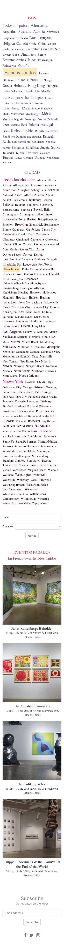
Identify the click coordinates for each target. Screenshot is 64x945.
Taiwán (20, 153)
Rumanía (48, 136)
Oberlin (41, 382)
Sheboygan (43, 451)
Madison (42, 332)
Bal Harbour (20, 200)
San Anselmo (25, 426)
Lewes (15, 326)
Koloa (36, 312)
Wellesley (23, 480)
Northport (38, 371)
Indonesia (16, 91)
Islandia (45, 91)
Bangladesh (9, 38)
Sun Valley (33, 460)
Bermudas (22, 38)
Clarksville (37, 239)
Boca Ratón (10, 219)
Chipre (52, 44)
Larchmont (22, 321)
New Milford (42, 361)
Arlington (23, 190)
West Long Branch (14, 485)
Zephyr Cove (39, 503)
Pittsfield (8, 406)
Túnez (18, 157)
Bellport (20, 204)
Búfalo (7, 229)
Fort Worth (45, 264)
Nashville (46, 356)
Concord (53, 244)
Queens (49, 411)
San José (8, 436)
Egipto (42, 54)
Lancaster (8, 321)
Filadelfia (9, 264)
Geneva (7, 274)
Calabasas (18, 229)
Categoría (8, 526)
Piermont (32, 401)
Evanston (27, 259)
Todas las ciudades (19, 179)
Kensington (10, 312)
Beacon (47, 200)
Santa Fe (8, 441)
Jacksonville (51, 302)
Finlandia (21, 79)
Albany (7, 185)
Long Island (39, 326)
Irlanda (28, 91)
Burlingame (51, 224)
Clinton (7, 244)
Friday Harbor (30, 269)
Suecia (44, 147)
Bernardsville (11, 209)
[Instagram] (38, 935)
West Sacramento (13, 489)
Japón (39, 97)
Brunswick (36, 224)
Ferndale (51, 259)
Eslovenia (9, 65)
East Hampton (11, 259)
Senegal (51, 142)
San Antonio (42, 425)
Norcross (51, 366)
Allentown (37, 185)
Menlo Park (49, 337)
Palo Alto (8, 396)
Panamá (15, 125)
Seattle (21, 451)
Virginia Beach (37, 470)
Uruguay (39, 157)
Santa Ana (50, 436)
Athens (28, 195)
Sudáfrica (32, 147)
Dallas (40, 249)
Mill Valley (9, 347)
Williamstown (38, 494)
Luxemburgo (11, 108)
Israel (19, 97)
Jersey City (9, 307)
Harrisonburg (11, 288)
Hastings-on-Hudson (32, 288)
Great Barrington (13, 279)
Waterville (9, 480)
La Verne (8, 317)
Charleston (42, 234)
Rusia (7, 141)
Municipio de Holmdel (16, 356)
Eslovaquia (45, 59)
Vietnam (7, 162)
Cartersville (10, 234)
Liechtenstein (22, 103)
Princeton (45, 406)
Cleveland (51, 239)
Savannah (33, 446)
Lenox (6, 326)
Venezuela (53, 157)
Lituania (38, 103)
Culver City (27, 249)
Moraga (35, 352)
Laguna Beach (23, 316)
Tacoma (46, 460)
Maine (53, 332)
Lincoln (26, 326)
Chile (33, 43)
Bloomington (45, 214)
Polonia (34, 124)
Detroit (38, 254)
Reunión (36, 136)
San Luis (20, 436)
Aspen (18, 195)
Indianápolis (10, 302)
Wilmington (28, 498)
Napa (35, 356)
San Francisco (41, 430)
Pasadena (34, 396)
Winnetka (43, 499)
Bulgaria (45, 38)
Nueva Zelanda (48, 119)
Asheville (53, 190)
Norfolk (7, 371)
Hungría (52, 85)
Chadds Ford (26, 234)
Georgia (48, 80)
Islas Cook (8, 98)
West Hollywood (40, 479)
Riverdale (8, 421)
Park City (21, 396)
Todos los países (16, 25)
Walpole (53, 470)
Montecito (22, 352)
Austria (39, 31)
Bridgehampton (47, 219)
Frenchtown (11, 269)
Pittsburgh (45, 401)
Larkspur (36, 321)
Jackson (37, 302)
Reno (6, 416)
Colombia (32, 48)
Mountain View (50, 352)
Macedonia (47, 108)
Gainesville (47, 269)
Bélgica (9, 43)
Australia (24, 31)
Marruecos (17, 114)
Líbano (26, 108)
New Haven (27, 361)
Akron (52, 180)
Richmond (34, 416)
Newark (7, 366)
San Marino (38, 142)
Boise (21, 219)
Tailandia (8, 153)
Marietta (22, 337)
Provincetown (26, 411)
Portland (20, 406)
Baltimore (35, 199)
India (6, 91)
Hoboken (35, 292)
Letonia (8, 103)
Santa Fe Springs (26, 441)
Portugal (46, 124)
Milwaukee (38, 347)
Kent (21, 312)
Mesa (6, 342)
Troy (15, 465)
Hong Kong (36, 85)
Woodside (25, 503)
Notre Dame (10, 375)
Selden (31, 451)
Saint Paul (9, 426)
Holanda (19, 85)
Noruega (30, 119)
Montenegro (32, 114)
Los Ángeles (12, 331)
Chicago (9, 239)
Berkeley (47, 204)
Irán (37, 91)
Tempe (7, 465)
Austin (7, 199)
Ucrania (28, 157)
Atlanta (39, 194)
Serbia (6, 148)
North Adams (22, 370)
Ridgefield (48, 416)
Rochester (34, 421)
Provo (39, 411)
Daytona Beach (12, 254)
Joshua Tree (25, 307)
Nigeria (18, 119)
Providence (9, 411)
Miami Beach (30, 342)
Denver (27, 254)
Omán (6, 125)
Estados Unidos (20, 72)
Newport (19, 366)
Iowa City (25, 302)
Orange (27, 387)
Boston (32, 219)
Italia (29, 97)
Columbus (40, 244)
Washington (23, 474)
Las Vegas (50, 321)
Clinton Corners (23, 244)
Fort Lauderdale (27, 264)
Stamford (8, 460)
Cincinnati (22, 239)
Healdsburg (10, 292)
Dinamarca (28, 54)
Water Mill (39, 475)
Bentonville (34, 204)
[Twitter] (31, 935)
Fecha (6, 517)
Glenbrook (29, 274)
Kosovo (49, 98)
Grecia (7, 85)
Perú (24, 124)
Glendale (54, 274)
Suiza (55, 147)
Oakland (30, 382)
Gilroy (17, 274)
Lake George (41, 317)
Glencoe (42, 274)
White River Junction (15, 494)
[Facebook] (25, 935)
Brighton (8, 224)
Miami (15, 341)
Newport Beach (35, 366)
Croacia (7, 54)
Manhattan (9, 336)
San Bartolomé (21, 142)
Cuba (15, 54)
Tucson (23, 465)
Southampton (23, 456)
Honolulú (8, 297)
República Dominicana (17, 136)
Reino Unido (22, 130)
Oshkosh (39, 387)
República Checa (46, 130)
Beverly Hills (41, 209)
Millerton (23, 347)
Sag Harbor (49, 421)
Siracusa (8, 456)
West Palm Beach (37, 484)
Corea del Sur (50, 48)
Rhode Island (19, 416)
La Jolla (47, 312)
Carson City (49, 229)
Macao (36, 108)
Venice (53, 465)
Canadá (22, 43)
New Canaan (10, 361)
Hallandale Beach (13, 283)
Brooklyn (21, 224)
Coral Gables (11, 249)
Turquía (8, 157)
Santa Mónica (47, 441)
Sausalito (20, 446)
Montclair (9, 351)
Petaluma (8, 401)
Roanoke (21, 421)
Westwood (31, 489)
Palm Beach (10, 392)
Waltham (8, 475)
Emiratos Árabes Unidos (19, 59)
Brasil (34, 37)
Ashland (8, 195)
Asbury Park (38, 190)
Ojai (50, 382)
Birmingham (10, 214)
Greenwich (31, 279)
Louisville (29, 332)
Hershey (23, 292)
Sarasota (8, 446)
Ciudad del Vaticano (13, 49)
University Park (39, 465)
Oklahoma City (12, 387)
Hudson (33, 297)
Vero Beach (19, 470)
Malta (6, 114)
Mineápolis (53, 347)
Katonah (55, 307)
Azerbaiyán (52, 32)
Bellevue (8, 204)
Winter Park (10, 503)
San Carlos (9, 431)
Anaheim (50, 185)
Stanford (20, 460)
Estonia (44, 73)
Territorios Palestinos (38, 153)
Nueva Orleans (29, 375)
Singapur (18, 147)
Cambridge (33, 229)
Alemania (39, 25)
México (47, 113)
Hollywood (49, 292)
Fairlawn (39, 259)
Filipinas (8, 80)
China (42, 43)
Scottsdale (9, 451)
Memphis (34, 337)
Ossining (51, 387)
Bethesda (26, 209)
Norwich (50, 371)
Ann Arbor (9, 190)
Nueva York (13, 381)
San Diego (23, 431)
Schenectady (48, 446)
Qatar (6, 131)
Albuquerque (21, 185)
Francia (36, 79)
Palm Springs (43, 392)
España (23, 65)
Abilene (42, 180)
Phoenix (20, 401)
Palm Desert (26, 392)
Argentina (9, 31)
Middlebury (47, 342)
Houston (21, 297)
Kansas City (40, 307)
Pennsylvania (49, 396)
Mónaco (8, 119)
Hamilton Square (35, 283)
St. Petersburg (40, 456)
